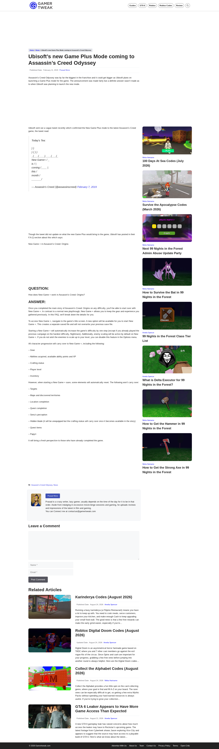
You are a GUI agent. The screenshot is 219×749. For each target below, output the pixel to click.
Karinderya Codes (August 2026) (103, 597)
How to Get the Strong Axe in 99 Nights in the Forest (165, 470)
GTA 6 (142, 5)
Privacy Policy (164, 746)
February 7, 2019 (87, 187)
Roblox (152, 5)
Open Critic (185, 746)
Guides (132, 5)
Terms (175, 746)
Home (32, 50)
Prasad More (64, 70)
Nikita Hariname (111, 680)
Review (179, 5)
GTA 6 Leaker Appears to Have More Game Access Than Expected (106, 709)
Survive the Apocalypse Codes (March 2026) (164, 207)
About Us (133, 746)
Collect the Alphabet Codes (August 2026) (106, 671)
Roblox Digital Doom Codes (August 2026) (107, 633)
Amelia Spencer (111, 604)
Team (141, 746)
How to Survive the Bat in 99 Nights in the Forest (163, 295)
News (38, 50)
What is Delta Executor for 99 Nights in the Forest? (163, 382)
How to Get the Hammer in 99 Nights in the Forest (163, 426)
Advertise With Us (119, 746)
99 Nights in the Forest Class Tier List (166, 338)
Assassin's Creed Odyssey (41, 485)
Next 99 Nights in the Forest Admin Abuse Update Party (162, 251)
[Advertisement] (109, 29)
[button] (187, 5)
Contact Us (151, 746)
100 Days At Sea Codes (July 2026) (163, 163)
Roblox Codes (166, 5)
